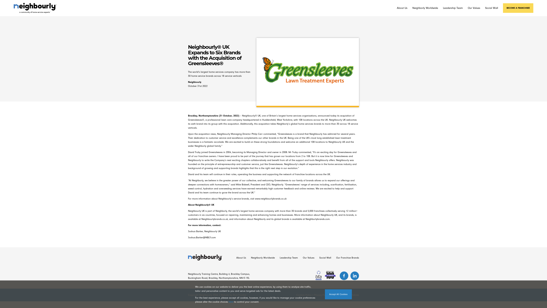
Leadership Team (453, 8)
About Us (402, 8)
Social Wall (491, 8)
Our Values (474, 8)
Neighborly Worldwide (425, 8)
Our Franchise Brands (347, 257)
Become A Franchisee (518, 8)
